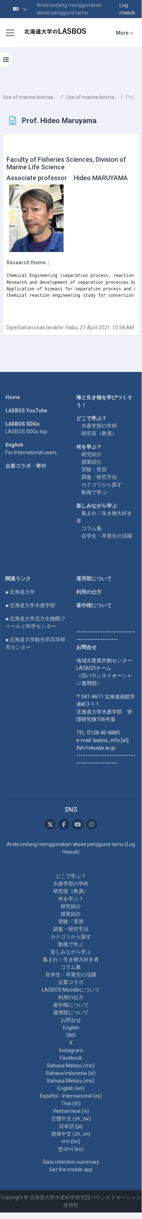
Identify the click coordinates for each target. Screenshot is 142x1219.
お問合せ (71, 1020)
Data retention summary (71, 1162)
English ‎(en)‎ (70, 1088)
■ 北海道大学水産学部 (30, 605)
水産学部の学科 (99, 426)
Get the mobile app (71, 1169)
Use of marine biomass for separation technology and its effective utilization (30, 97)
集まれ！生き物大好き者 (71, 959)
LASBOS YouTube (26, 410)
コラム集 (91, 528)
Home (12, 397)
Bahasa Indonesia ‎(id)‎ (71, 1073)
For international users (31, 452)
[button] (19, 9)
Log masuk (127, 9)
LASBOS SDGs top (26, 431)
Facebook (71, 1058)
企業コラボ (71, 982)
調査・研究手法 (99, 477)
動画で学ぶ (94, 492)
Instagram (71, 1050)
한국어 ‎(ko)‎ (71, 1149)
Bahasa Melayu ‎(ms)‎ (70, 1065)
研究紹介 (91, 454)
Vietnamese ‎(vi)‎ (71, 1111)
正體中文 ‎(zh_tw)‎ (71, 1119)
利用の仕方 (89, 592)
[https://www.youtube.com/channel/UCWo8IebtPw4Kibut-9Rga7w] (77, 824)
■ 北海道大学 (20, 592)
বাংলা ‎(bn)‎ (70, 1141)
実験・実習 (94, 469)
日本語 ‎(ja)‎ (71, 1126)
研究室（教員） (99, 433)
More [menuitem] (122, 33)
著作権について (94, 605)
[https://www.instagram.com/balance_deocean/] (91, 824)
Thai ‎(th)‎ (71, 1103)
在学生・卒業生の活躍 (106, 536)
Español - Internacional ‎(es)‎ (71, 1096)
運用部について (94, 578)
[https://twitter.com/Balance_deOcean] (50, 824)
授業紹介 (91, 462)
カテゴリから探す (101, 484)
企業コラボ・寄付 (25, 466)
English (71, 1028)
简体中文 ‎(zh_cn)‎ (70, 1134)
